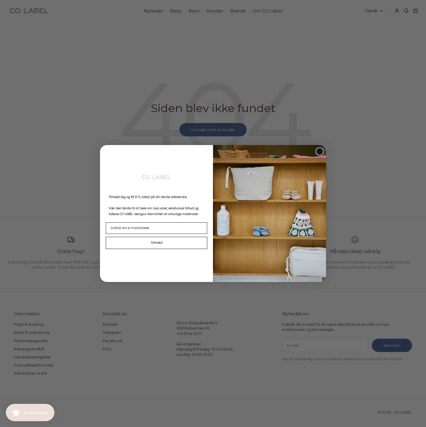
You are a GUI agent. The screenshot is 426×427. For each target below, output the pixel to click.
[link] (156, 177)
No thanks (156, 256)
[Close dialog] (319, 151)
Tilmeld (157, 242)
